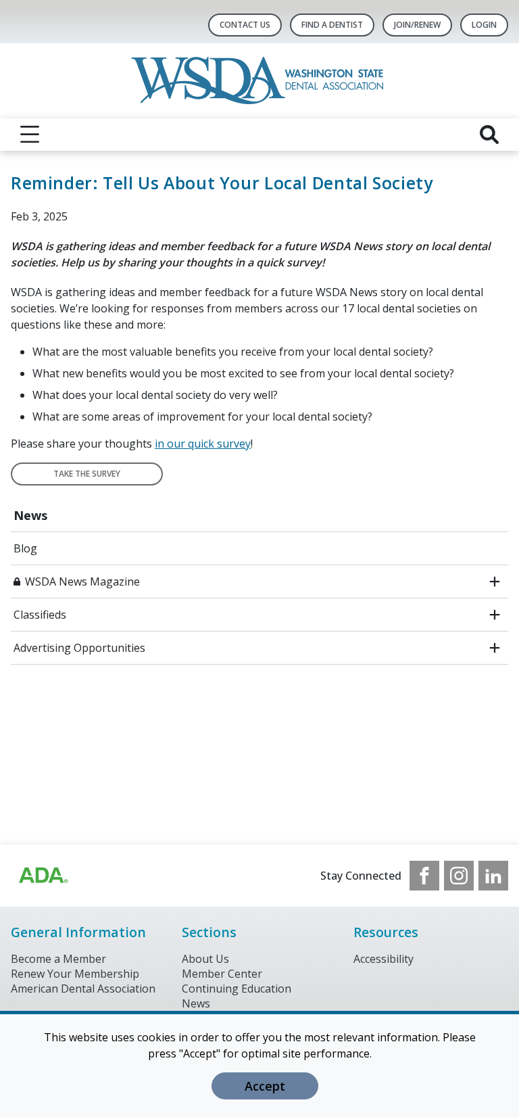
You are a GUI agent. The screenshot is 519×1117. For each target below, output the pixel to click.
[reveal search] (489, 134)
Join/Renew (417, 24)
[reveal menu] (30, 134)
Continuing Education (236, 988)
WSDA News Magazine (82, 581)
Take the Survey (86, 473)
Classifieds (40, 614)
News (30, 515)
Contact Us (245, 24)
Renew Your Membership (75, 973)
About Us (205, 958)
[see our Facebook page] (424, 875)
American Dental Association (83, 988)
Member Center (222, 973)
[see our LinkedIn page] (493, 875)
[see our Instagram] (459, 875)
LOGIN (484, 24)
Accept (265, 1086)
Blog (25, 548)
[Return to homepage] (259, 81)
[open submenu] (494, 581)
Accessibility (383, 958)
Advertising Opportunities (79, 647)
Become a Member (58, 958)
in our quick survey (203, 443)
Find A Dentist (332, 24)
